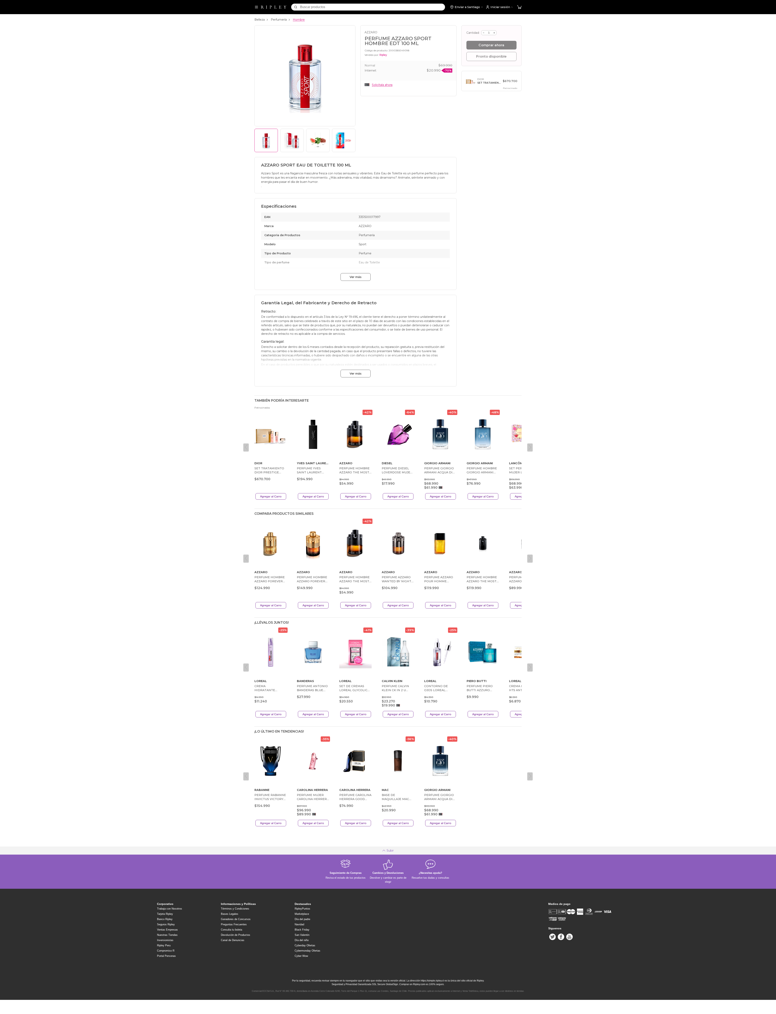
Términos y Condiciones (235, 908)
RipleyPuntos (302, 908)
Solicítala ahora (382, 85)
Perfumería (279, 19)
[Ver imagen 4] (343, 140)
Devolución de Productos (235, 934)
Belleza (259, 19)
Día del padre (302, 919)
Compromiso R (165, 950)
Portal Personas (166, 955)
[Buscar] (295, 7)
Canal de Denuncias (232, 940)
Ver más (356, 277)
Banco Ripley (165, 919)
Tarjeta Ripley (165, 913)
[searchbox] (372, 7)
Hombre (299, 19)
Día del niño (302, 940)
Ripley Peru (164, 945)
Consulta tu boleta (231, 929)
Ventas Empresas (167, 929)
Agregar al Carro (271, 496)
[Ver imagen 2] (292, 140)
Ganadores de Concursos (236, 919)
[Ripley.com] (273, 7)
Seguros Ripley (166, 924)
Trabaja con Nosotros (169, 908)
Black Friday (302, 929)
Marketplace (302, 913)
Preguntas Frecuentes (234, 924)
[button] (519, 7)
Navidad (299, 924)
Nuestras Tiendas (167, 934)
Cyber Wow (301, 955)
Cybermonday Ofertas (307, 950)
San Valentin (302, 934)
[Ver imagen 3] (318, 140)
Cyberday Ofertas (305, 945)
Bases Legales (229, 913)
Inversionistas (165, 940)
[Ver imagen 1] (266, 140)
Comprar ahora (491, 45)
